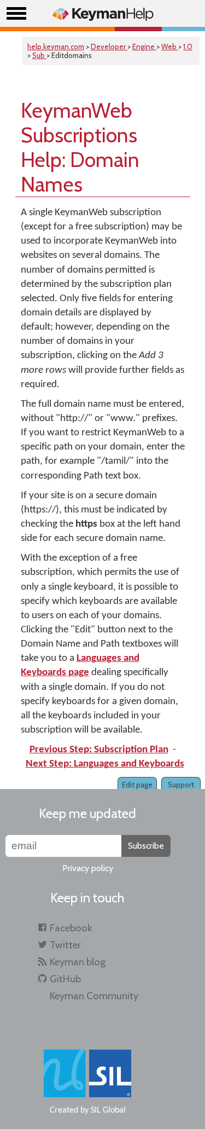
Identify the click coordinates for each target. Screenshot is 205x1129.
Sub (39, 55)
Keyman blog (78, 961)
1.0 (187, 46)
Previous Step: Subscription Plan (99, 750)
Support (181, 784)
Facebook (71, 927)
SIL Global (108, 1110)
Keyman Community (94, 995)
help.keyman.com (55, 46)
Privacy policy (87, 868)
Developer (109, 46)
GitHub (65, 978)
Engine (144, 46)
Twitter (65, 944)
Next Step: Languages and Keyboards (105, 764)
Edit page (137, 784)
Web (169, 46)
